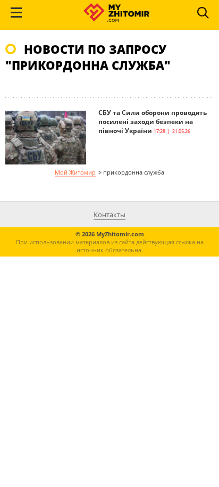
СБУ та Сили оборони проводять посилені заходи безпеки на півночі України (152, 121)
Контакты (109, 214)
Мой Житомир (75, 172)
